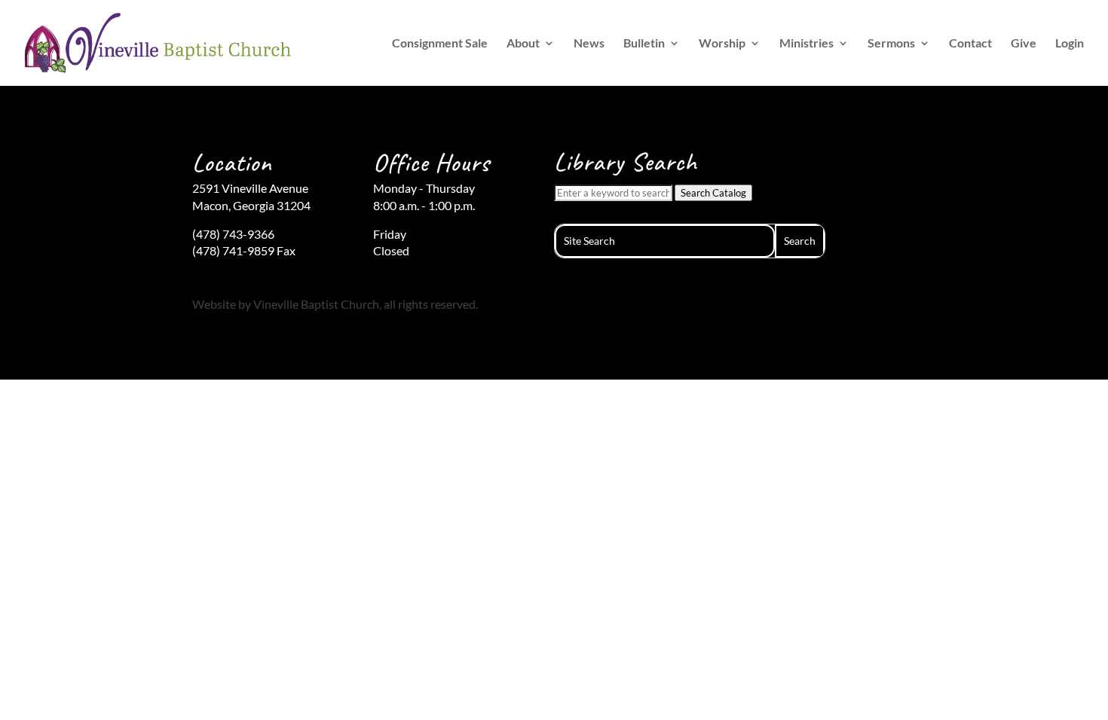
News (589, 44)
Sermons (891, 44)
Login (1069, 44)
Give (1023, 44)
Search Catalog (713, 193)
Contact (970, 44)
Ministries (806, 44)
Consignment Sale (440, 44)
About (523, 44)
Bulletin (644, 44)
